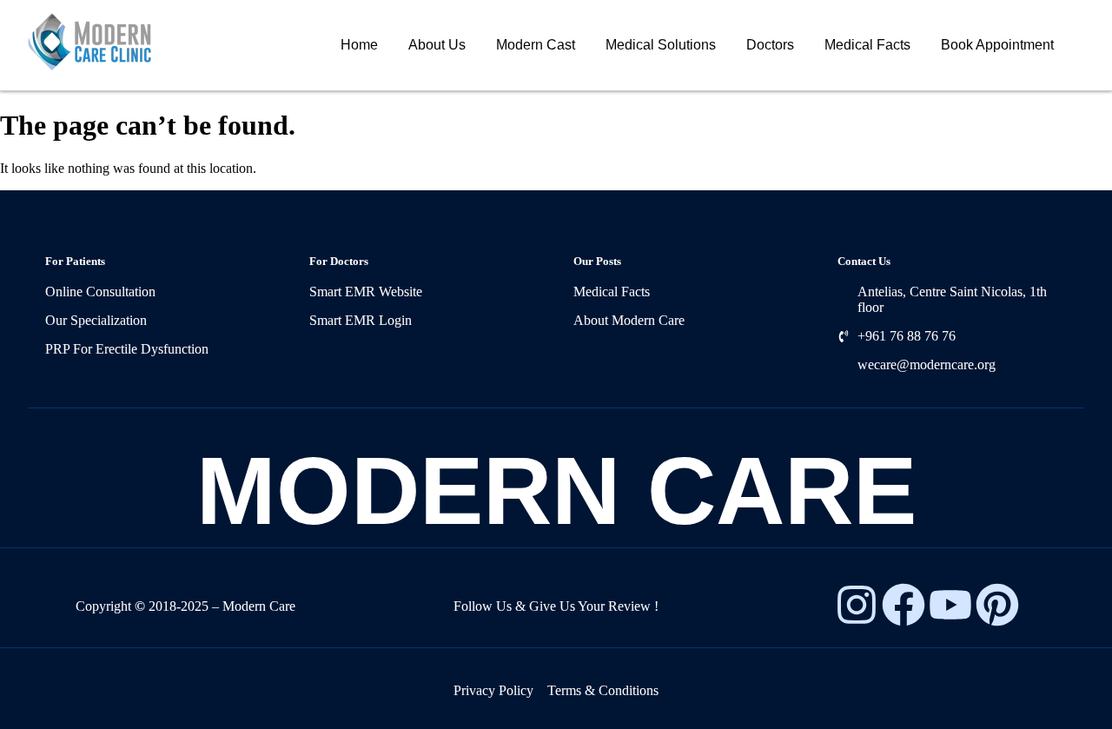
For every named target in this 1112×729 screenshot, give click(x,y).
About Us (437, 44)
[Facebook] (903, 604)
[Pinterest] (997, 604)
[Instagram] (856, 604)
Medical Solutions (661, 44)
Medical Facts (867, 44)
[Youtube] (950, 604)
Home (359, 44)
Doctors (770, 44)
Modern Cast (535, 44)
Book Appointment (997, 44)
